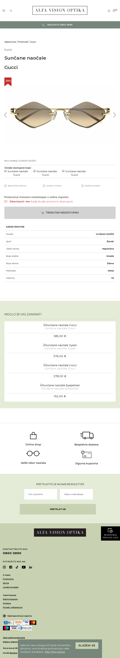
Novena (13, 653)
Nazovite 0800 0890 (60, 24)
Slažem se (86, 645)
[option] (60, 114)
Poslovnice (8, 579)
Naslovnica (10, 42)
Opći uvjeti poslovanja (14, 638)
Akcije (6, 583)
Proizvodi (23, 42)
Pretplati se (58, 509)
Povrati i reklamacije (12, 607)
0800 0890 (12, 553)
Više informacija (54, 652)
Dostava (7, 603)
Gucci (33, 42)
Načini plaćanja (10, 599)
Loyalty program (10, 587)
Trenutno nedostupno (62, 212)
